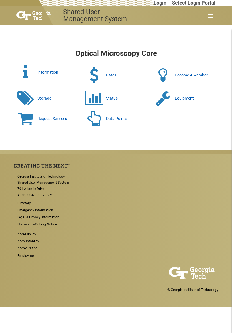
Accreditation (27, 248)
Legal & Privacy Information (38, 217)
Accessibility (26, 234)
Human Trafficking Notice (37, 224)
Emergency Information (35, 210)
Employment (27, 256)
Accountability (28, 241)
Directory (24, 203)
